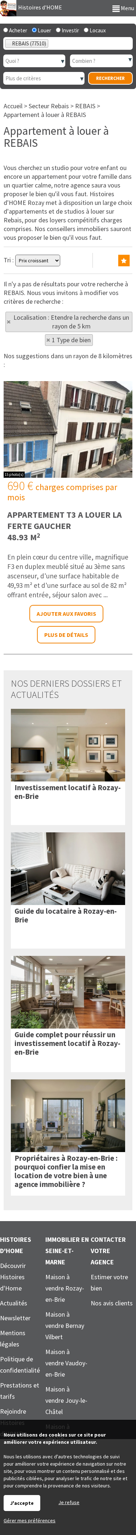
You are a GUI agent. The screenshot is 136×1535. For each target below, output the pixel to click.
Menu (127, 8)
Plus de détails (66, 634)
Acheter (17, 30)
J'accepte (22, 1503)
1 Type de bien (71, 340)
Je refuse (68, 1502)
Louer (44, 30)
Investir (70, 30)
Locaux (97, 30)
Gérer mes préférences (29, 1520)
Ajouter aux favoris (66, 613)
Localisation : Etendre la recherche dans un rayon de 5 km (71, 321)
